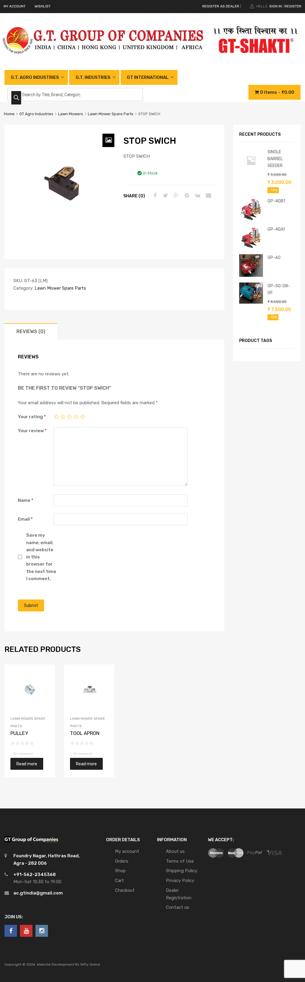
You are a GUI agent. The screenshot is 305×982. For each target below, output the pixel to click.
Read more (26, 763)
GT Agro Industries (36, 114)
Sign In (275, 6)
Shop (120, 870)
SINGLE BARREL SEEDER (275, 158)
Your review (32, 430)
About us (175, 851)
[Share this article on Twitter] (165, 195)
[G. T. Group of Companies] (103, 60)
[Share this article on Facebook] (154, 195)
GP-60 (274, 257)
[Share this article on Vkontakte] (197, 195)
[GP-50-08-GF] (251, 302)
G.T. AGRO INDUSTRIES (35, 77)
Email (25, 519)
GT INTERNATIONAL (148, 77)
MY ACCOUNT (15, 6)
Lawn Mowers (70, 114)
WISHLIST (43, 6)
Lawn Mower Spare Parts (110, 114)
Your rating (32, 416)
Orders (121, 861)
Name (25, 500)
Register (292, 6)
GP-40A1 (276, 229)
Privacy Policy (180, 880)
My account (127, 851)
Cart (119, 880)
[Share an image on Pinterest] (186, 195)
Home (9, 114)
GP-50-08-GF (278, 289)
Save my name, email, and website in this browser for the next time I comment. (41, 557)
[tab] (30, 331)
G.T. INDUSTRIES (93, 77)
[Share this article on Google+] (175, 195)
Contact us (177, 907)
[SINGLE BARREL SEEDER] (251, 170)
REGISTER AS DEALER (220, 6)
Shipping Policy (181, 870)
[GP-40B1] (251, 220)
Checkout (125, 890)
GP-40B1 (276, 201)
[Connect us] (10, 930)
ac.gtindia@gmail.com (38, 893)
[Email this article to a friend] (207, 195)
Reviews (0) (30, 331)
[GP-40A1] (251, 248)
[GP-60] (251, 275)
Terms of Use (180, 861)
